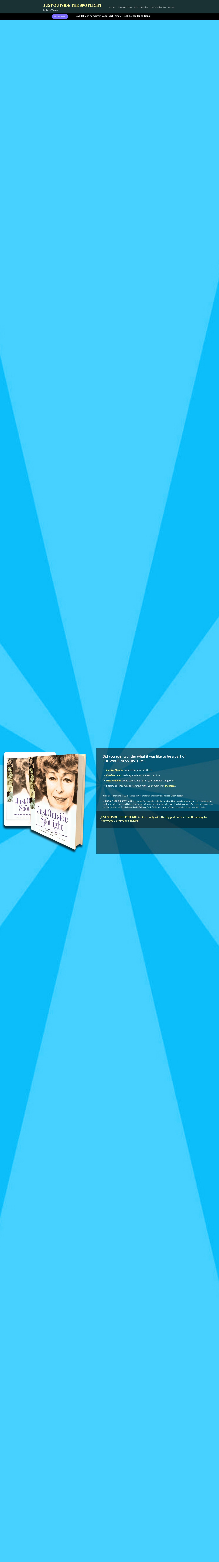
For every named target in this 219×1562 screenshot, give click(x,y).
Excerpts (111, 7)
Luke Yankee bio (141, 7)
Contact (171, 7)
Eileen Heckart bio (158, 7)
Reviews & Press (125, 7)
